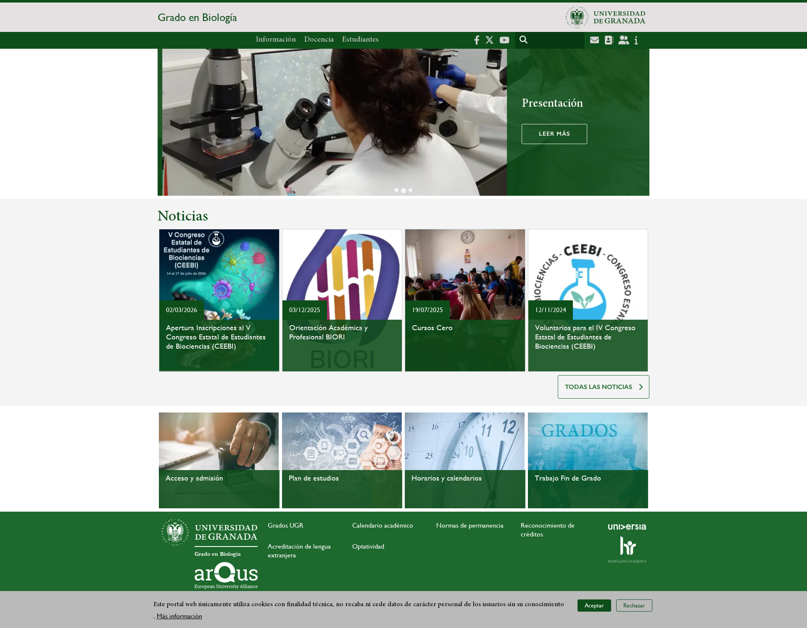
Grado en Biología (197, 17)
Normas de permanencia (470, 525)
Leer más (549, 133)
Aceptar (594, 605)
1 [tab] (396, 190)
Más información (179, 616)
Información (276, 40)
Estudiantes (360, 40)
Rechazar (634, 605)
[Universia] (627, 526)
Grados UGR (285, 525)
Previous (168, 124)
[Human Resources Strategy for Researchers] (627, 549)
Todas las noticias (598, 387)
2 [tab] (403, 190)
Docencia (319, 40)
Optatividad (368, 546)
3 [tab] (410, 190)
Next (639, 124)
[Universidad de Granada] (605, 17)
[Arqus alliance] (226, 575)
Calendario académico (382, 525)
